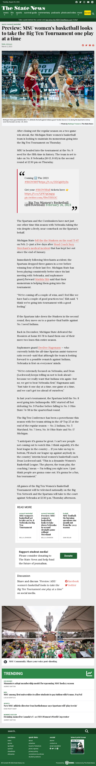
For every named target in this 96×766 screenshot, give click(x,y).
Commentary (44, 12)
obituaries (11, 754)
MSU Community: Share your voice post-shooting (33, 661)
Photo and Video (68, 12)
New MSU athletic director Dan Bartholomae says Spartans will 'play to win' (40, 705)
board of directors (35, 746)
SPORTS (4, 24)
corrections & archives (36, 754)
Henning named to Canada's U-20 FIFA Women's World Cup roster (36, 716)
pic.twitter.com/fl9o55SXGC (41, 197)
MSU (5, 692)
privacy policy (33, 751)
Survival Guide (30, 12)
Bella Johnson (7, 44)
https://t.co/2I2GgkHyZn (53, 181)
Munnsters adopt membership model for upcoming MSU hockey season (39, 683)
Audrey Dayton (10, 686)
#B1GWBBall (42, 189)
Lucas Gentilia (10, 698)
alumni (52, 740)
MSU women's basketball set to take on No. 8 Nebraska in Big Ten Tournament (27, 521)
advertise (32, 743)
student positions (35, 757)
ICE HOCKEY (8, 681)
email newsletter (55, 746)
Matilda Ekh (42, 279)
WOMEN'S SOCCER (10, 715)
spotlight (11, 746)
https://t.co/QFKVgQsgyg (40, 193)
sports (10, 743)
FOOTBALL (65, 513)
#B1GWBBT (31, 181)
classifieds (11, 751)
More (79, 12)
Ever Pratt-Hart (10, 709)
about (31, 740)
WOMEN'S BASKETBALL (13, 24)
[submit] (86, 731)
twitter (72, 585)
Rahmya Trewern (74, 124)
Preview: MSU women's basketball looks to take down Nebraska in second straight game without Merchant (48, 525)
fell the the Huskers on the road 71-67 (57, 240)
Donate (87, 13)
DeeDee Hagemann (49, 347)
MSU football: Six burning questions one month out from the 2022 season (70, 521)
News (6, 12)
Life (12, 12)
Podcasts (55, 12)
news (9, 740)
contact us (53, 743)
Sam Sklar (67, 537)
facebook (73, 581)
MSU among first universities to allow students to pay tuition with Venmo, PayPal (43, 694)
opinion (10, 749)
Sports (19, 12)
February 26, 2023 (58, 205)
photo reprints (33, 749)
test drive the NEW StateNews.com (59, 20)
